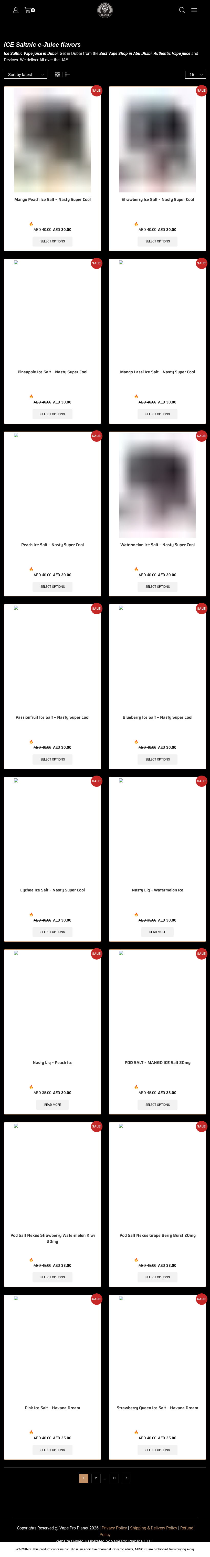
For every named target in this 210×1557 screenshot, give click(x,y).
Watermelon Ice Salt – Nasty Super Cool (157, 545)
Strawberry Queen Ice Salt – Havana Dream (157, 1408)
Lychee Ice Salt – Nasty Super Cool (52, 890)
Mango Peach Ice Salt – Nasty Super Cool (52, 200)
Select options (52, 241)
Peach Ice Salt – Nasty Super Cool (52, 545)
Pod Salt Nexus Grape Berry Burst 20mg (158, 1235)
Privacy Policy (114, 1528)
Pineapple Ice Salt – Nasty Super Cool (52, 372)
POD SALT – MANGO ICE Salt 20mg (158, 1063)
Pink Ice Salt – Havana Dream (52, 1408)
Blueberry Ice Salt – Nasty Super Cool (157, 717)
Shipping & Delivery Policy (153, 1528)
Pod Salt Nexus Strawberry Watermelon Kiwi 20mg (52, 1238)
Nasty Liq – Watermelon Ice (157, 890)
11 (114, 1478)
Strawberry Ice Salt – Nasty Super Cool (157, 200)
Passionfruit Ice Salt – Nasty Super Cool (52, 717)
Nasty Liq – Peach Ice (52, 1063)
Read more (157, 932)
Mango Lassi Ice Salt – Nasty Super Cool (157, 372)
